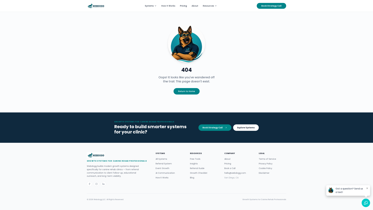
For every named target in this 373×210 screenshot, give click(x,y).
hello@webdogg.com (235, 173)
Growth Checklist (198, 173)
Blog (192, 177)
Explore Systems (246, 127)
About (195, 5)
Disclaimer (264, 173)
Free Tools (195, 159)
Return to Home (186, 91)
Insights (194, 163)
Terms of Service (267, 159)
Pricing (183, 5)
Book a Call (229, 168)
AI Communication (165, 173)
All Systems (161, 159)
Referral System (164, 163)
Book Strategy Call (271, 5)
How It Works (168, 5)
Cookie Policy (265, 168)
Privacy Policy (265, 163)
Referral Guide (197, 168)
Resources (208, 5)
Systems (149, 5)
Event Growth (162, 168)
